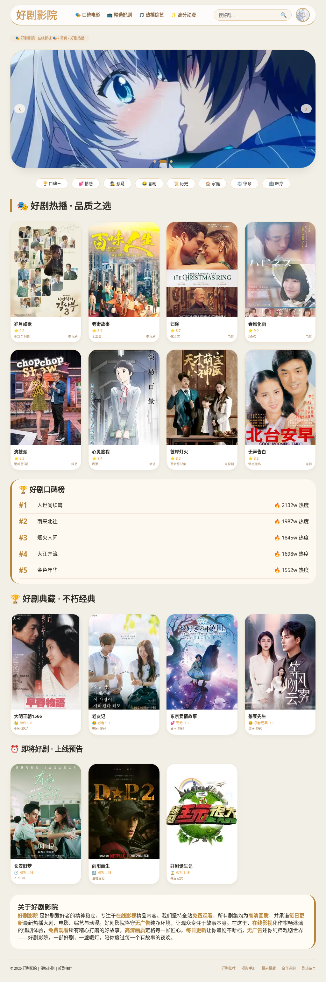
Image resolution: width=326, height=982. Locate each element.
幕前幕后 (269, 968)
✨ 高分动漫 (183, 15)
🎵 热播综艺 (151, 15)
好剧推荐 (229, 968)
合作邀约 (289, 968)
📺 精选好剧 (119, 15)
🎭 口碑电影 (87, 15)
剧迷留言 (309, 968)
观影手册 (249, 968)
